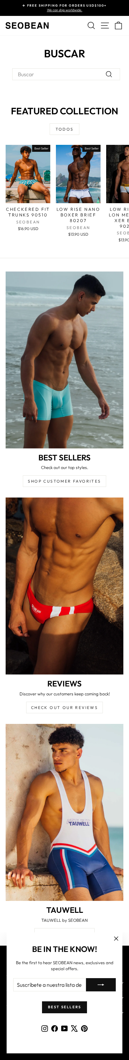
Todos (65, 129)
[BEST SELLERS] (64, 359)
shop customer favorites (64, 481)
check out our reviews (64, 707)
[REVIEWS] (64, 586)
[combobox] (66, 74)
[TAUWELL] (64, 812)
